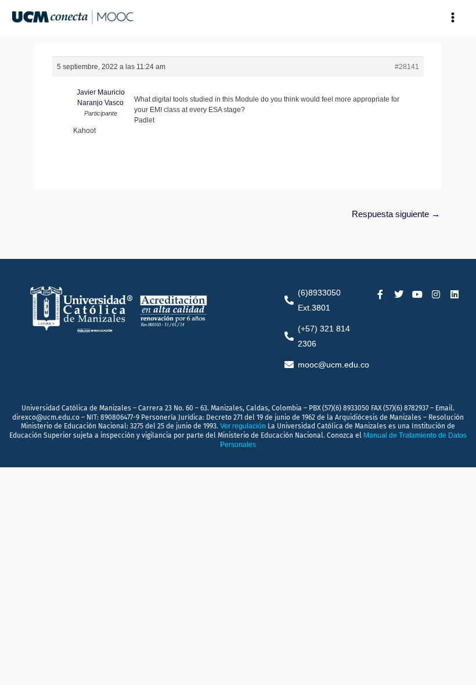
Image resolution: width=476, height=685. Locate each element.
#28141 (407, 67)
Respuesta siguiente (396, 214)
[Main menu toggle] (452, 17)
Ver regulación (244, 426)
